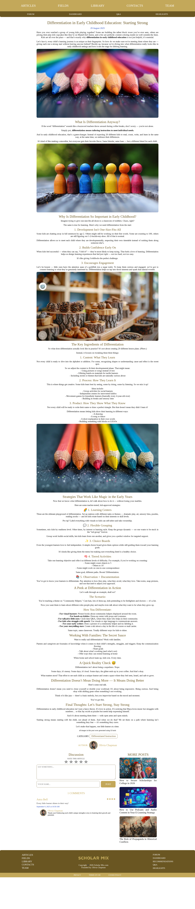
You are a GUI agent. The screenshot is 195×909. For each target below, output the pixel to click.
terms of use (95, 875)
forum (30, 14)
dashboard (75, 14)
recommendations (163, 861)
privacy (77, 875)
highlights (162, 14)
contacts (135, 5)
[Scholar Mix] (93, 858)
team (169, 5)
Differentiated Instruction (103, 736)
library (97, 5)
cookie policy (114, 875)
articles (28, 5)
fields (63, 5)
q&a (118, 14)
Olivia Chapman (99, 867)
